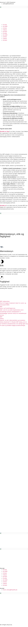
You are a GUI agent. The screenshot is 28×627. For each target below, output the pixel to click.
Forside (5, 24)
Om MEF (5, 26)
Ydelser (5, 30)
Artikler (5, 28)
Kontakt (5, 31)
